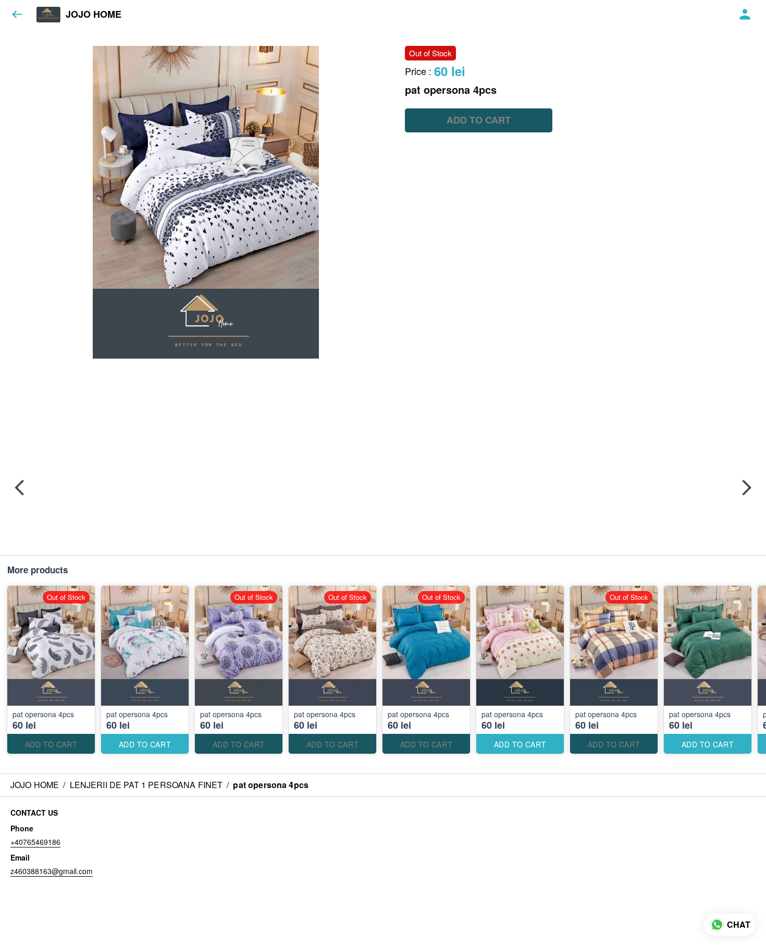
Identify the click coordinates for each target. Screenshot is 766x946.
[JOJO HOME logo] (48, 14)
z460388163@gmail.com (51, 871)
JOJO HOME (93, 14)
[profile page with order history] (745, 14)
